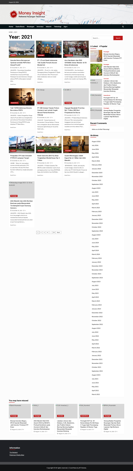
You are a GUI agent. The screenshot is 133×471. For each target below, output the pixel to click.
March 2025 (96, 207)
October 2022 (96, 320)
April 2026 (95, 157)
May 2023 (95, 293)
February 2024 (97, 258)
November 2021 (97, 363)
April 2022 (95, 344)
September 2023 (97, 277)
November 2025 (97, 176)
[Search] (123, 26)
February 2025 (97, 211)
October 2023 (96, 274)
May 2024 (95, 246)
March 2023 (96, 301)
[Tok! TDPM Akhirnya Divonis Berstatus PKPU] (22, 96)
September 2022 (97, 324)
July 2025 (95, 192)
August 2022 (96, 328)
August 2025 (96, 188)
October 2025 (96, 180)
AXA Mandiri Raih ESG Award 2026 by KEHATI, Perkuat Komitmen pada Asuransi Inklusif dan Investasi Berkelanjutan (112, 71)
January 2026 (96, 169)
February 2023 (97, 305)
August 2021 (96, 375)
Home (11, 27)
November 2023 (97, 270)
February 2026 (97, 165)
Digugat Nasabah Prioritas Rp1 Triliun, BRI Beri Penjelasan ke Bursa (75, 110)
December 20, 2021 (17, 210)
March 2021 (96, 394)
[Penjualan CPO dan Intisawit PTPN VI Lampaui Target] (22, 144)
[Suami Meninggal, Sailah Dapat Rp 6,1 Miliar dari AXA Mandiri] (76, 144)
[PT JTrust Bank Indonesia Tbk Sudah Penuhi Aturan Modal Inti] (49, 49)
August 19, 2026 (39, 431)
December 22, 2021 (71, 163)
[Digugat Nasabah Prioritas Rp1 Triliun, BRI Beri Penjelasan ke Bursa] (76, 96)
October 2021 (96, 367)
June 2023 (95, 289)
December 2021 (97, 359)
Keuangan (30, 27)
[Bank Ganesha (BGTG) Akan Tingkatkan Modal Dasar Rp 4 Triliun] (49, 144)
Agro (65, 27)
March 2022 (96, 348)
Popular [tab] (103, 46)
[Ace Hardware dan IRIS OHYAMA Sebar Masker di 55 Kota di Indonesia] (76, 49)
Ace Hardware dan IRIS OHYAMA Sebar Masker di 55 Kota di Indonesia (76, 62)
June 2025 (95, 196)
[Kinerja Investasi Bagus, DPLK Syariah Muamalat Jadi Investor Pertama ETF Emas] (96, 56)
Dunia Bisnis (20, 27)
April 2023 (95, 297)
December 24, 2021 (44, 117)
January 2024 (96, 262)
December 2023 (97, 266)
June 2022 (95, 336)
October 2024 (96, 227)
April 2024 (95, 250)
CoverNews (73, 468)
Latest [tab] (95, 46)
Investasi (40, 27)
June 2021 (95, 383)
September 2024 (97, 231)
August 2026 (96, 141)
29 (54, 232)
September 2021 (97, 371)
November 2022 (97, 316)
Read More (13, 84)
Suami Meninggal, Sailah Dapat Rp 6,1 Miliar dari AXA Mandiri (75, 158)
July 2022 (95, 332)
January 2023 (96, 309)
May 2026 (95, 153)
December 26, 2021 (17, 113)
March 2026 (96, 161)
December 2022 (97, 313)
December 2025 (97, 172)
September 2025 (97, 184)
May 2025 (95, 200)
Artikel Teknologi (103, 129)
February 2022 (97, 351)
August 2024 (96, 235)
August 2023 (96, 281)
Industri (48, 27)
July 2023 (95, 285)
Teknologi (57, 27)
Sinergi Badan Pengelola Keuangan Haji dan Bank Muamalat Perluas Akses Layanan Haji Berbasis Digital (112, 115)
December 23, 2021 (17, 160)
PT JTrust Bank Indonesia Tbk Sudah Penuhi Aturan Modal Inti (47, 62)
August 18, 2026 (63, 433)
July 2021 (95, 379)
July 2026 (95, 145)
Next (58, 232)
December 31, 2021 (17, 67)
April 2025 (95, 204)
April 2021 (95, 390)
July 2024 (95, 239)
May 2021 (95, 386)
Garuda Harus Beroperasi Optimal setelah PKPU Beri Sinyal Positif (20, 62)
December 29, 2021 (71, 67)
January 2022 (96, 355)
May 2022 (95, 340)
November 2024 (97, 223)
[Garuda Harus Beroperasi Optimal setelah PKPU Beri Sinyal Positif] (22, 49)
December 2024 (97, 219)
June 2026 (95, 149)
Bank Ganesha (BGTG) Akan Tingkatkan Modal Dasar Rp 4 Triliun (48, 158)
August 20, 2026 (16, 429)
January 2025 (96, 215)
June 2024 (95, 242)
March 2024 (96, 254)
